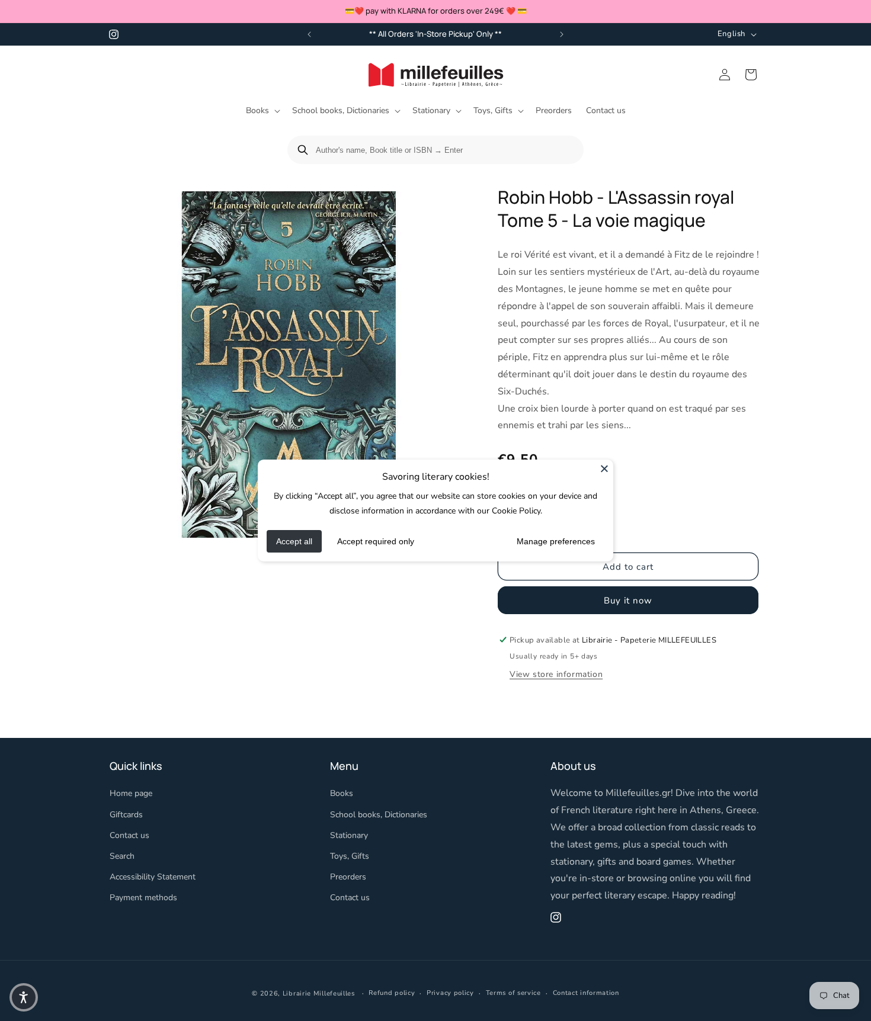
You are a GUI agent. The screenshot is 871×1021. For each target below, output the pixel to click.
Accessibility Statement (153, 876)
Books (341, 794)
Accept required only (375, 541)
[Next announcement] (562, 34)
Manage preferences (556, 541)
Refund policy (392, 992)
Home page (131, 794)
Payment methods (143, 898)
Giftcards (126, 814)
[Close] (604, 468)
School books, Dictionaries (378, 814)
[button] (262, 110)
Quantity (514, 500)
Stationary (349, 835)
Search (122, 856)
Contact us (129, 835)
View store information (556, 673)
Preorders (348, 876)
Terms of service (513, 992)
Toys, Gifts (349, 856)
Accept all (294, 541)
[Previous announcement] (309, 34)
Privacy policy (450, 992)
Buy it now (628, 600)
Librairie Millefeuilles (319, 993)
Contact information (586, 992)
